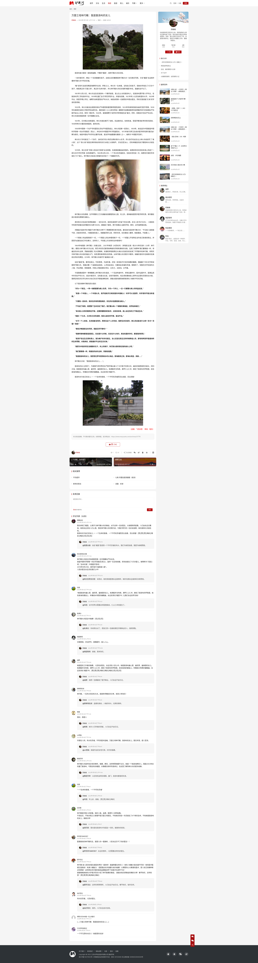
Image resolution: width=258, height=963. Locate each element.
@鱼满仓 (86, 628)
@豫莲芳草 (87, 776)
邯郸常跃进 (80, 688)
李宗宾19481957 (82, 836)
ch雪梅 (79, 735)
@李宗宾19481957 (89, 851)
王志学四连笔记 (82, 928)
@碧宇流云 (87, 885)
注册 (179, 3)
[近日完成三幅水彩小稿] (165, 167)
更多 (141, 3)
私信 (178, 52)
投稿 (185, 3)
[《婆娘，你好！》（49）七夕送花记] (165, 110)
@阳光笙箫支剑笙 (89, 579)
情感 (109, 3)
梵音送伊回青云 (166, 66)
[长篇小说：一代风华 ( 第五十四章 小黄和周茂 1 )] (165, 129)
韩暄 (78, 712)
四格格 (74, 20)
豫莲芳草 (80, 758)
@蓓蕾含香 (87, 545)
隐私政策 (98, 951)
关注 (170, 52)
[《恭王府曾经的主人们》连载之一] (165, 176)
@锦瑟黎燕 (87, 652)
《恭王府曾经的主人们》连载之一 (171, 62)
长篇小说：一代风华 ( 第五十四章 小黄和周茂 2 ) (179, 91)
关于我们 (81, 951)
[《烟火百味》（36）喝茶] (165, 139)
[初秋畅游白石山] (165, 120)
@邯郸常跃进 (87, 703)
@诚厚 (85, 680)
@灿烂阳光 (87, 908)
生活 (103, 3)
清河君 (79, 808)
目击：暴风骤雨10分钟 (168, 69)
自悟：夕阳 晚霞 (176, 155)
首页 (91, 3)
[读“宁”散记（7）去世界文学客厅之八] (165, 148)
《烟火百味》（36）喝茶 (178, 136)
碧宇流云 (80, 859)
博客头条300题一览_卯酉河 (86, 916)
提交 (150, 509)
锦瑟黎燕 (80, 637)
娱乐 (127, 3)
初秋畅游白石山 (176, 118)
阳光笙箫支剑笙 (82, 554)
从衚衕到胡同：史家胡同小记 (170, 76)
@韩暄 (85, 727)
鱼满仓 (79, 613)
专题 (133, 3)
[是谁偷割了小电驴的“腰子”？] (165, 101)
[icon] (168, 954)
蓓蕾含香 (80, 520)
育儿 (121, 3)
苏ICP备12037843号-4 (86, 957)
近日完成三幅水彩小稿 (178, 165)
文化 (97, 3)
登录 (174, 3)
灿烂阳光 (80, 893)
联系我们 (90, 951)
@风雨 (85, 605)
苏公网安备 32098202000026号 (132, 957)
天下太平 (164, 73)
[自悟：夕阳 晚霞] (165, 157)
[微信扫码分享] (134, 452)
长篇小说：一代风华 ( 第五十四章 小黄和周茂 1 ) (179, 129)
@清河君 (86, 828)
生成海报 (129, 452)
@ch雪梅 (86, 750)
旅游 (115, 3)
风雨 (78, 587)
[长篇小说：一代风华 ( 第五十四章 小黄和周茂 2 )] (165, 91)
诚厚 (78, 660)
